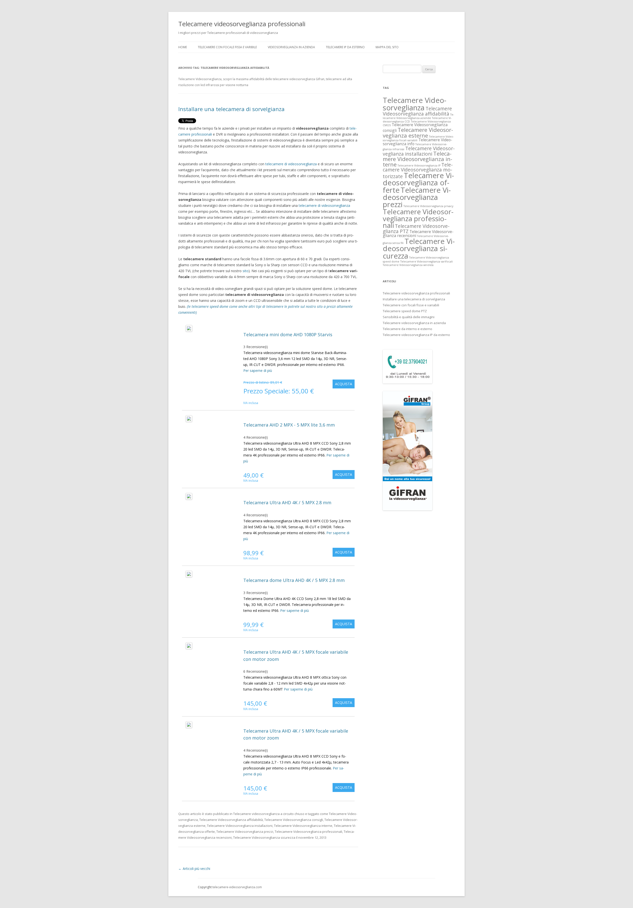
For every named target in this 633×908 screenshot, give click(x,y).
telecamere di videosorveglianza (291, 164)
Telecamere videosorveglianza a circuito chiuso (268, 814)
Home (182, 47)
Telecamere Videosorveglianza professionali (308, 831)
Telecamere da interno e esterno (407, 329)
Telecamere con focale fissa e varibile (227, 47)
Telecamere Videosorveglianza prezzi (244, 831)
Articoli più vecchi (194, 868)
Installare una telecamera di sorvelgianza (231, 109)
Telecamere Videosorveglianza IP (419, 165)
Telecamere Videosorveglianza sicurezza (264, 837)
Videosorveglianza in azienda (291, 47)
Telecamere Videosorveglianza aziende (418, 116)
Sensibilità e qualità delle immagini (408, 317)
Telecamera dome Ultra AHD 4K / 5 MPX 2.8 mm (294, 580)
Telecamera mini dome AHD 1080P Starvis (287, 334)
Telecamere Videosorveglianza (414, 103)
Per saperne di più (257, 370)
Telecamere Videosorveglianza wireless (408, 265)
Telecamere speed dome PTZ (405, 311)
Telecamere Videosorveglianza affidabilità (231, 819)
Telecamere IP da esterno (345, 47)
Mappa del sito (387, 47)
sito (246, 270)
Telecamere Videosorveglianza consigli (293, 819)
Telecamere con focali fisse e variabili (411, 305)
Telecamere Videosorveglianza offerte (418, 182)
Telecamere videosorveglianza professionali (241, 23)
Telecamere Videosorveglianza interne (303, 825)
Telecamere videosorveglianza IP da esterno (416, 335)
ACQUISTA (343, 384)
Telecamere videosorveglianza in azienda (414, 323)
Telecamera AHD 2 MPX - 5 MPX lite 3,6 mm (289, 425)
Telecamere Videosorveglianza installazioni (239, 825)
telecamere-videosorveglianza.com (237, 887)
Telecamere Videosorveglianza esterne (418, 132)
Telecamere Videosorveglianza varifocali (426, 261)
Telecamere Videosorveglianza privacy (428, 206)
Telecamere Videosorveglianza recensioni (418, 233)
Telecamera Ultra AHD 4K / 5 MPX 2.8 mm (287, 502)
